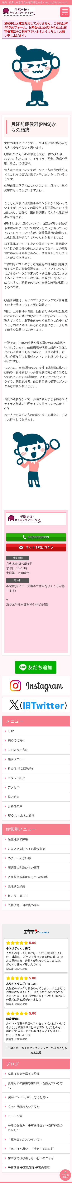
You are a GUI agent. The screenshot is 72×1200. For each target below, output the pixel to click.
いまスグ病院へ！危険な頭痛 (26, 848)
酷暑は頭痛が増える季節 (24, 1073)
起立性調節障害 (18, 839)
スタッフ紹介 (16, 778)
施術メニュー (16, 759)
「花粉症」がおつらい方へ (25, 1139)
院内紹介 (13, 796)
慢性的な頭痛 (16, 886)
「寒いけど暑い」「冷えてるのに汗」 (32, 1148)
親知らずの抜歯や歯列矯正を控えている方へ (35, 1085)
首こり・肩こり (18, 895)
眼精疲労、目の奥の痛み (24, 905)
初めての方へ (16, 740)
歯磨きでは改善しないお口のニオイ (31, 1158)
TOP (11, 731)
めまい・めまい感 (19, 858)
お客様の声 (15, 806)
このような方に (18, 749)
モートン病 (15, 1116)
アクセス (13, 787)
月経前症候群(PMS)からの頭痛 (28, 876)
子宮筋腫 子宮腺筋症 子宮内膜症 (29, 1167)
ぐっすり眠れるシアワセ (24, 1106)
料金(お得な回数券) (20, 768)
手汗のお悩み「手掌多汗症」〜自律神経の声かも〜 (35, 1128)
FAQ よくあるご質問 (21, 815)
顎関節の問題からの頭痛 (24, 867)
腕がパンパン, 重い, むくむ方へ (28, 1097)
